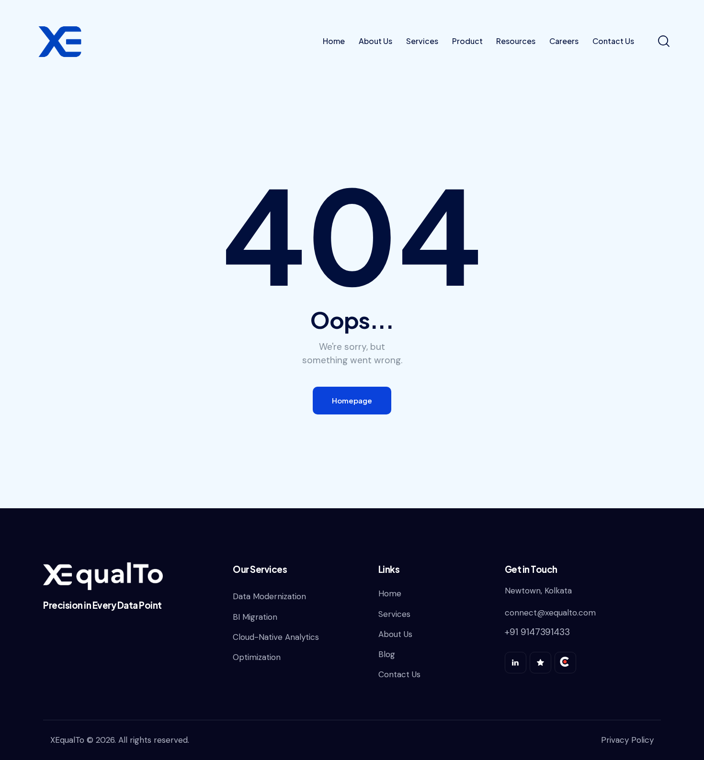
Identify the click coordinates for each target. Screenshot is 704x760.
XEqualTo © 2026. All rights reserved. (119, 740)
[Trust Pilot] (540, 662)
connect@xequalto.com (550, 612)
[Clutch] (565, 662)
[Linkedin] (515, 662)
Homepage (352, 400)
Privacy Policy (627, 740)
